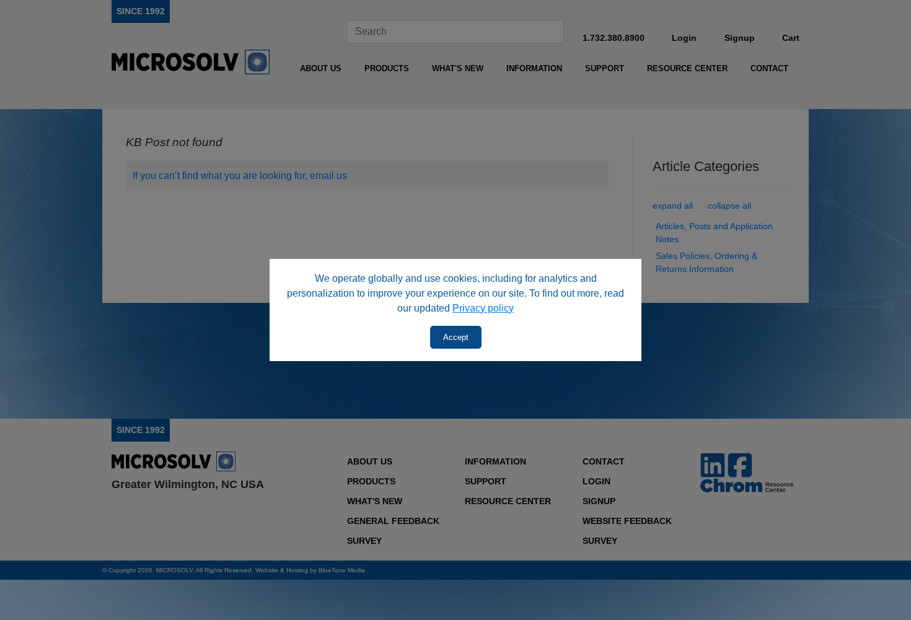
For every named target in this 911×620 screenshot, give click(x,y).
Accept (456, 337)
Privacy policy (483, 308)
